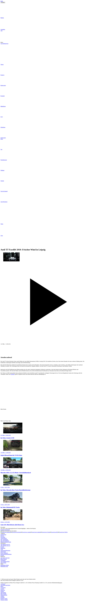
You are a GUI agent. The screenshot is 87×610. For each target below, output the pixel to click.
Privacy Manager (4, 553)
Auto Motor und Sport (5, 585)
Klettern (2, 591)
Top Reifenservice (4, 43)
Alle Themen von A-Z (5, 545)
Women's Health (4, 599)
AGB (2, 549)
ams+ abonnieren (4, 539)
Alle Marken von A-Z (5, 544)
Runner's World (4, 598)
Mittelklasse (3, 106)
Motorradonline (4, 595)
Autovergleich (4, 538)
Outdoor (2, 596)
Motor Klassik (4, 559)
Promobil (2, 597)
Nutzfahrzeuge (4, 159)
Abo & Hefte (3, 562)
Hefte (2, 1)
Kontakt (2, 546)
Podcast (2, 535)
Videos (2, 64)
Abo (1, 30)
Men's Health (3, 593)
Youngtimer (3, 560)
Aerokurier (3, 584)
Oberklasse (3, 127)
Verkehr (2, 180)
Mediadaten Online (5, 565)
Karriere (2, 555)
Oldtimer (2, 170)
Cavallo (2, 588)
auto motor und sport (5, 557)
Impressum (3, 548)
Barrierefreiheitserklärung (6, 554)
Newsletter (3, 537)
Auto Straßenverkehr (5, 561)
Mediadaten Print (4, 566)
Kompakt (3, 95)
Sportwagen (3, 137)
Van (1, 149)
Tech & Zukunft (4, 191)
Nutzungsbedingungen (5, 550)
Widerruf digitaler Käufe (6, 542)
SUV (2, 116)
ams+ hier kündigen (5, 540)
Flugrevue (3, 590)
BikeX (2, 586)
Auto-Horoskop (4, 201)
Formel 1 (2, 75)
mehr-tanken (3, 592)
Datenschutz (3, 551)
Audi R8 (12, 374)
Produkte (3, 2)
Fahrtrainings (3, 534)
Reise (2, 139)
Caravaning (3, 587)
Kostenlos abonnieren (5, 529)
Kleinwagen (3, 85)
